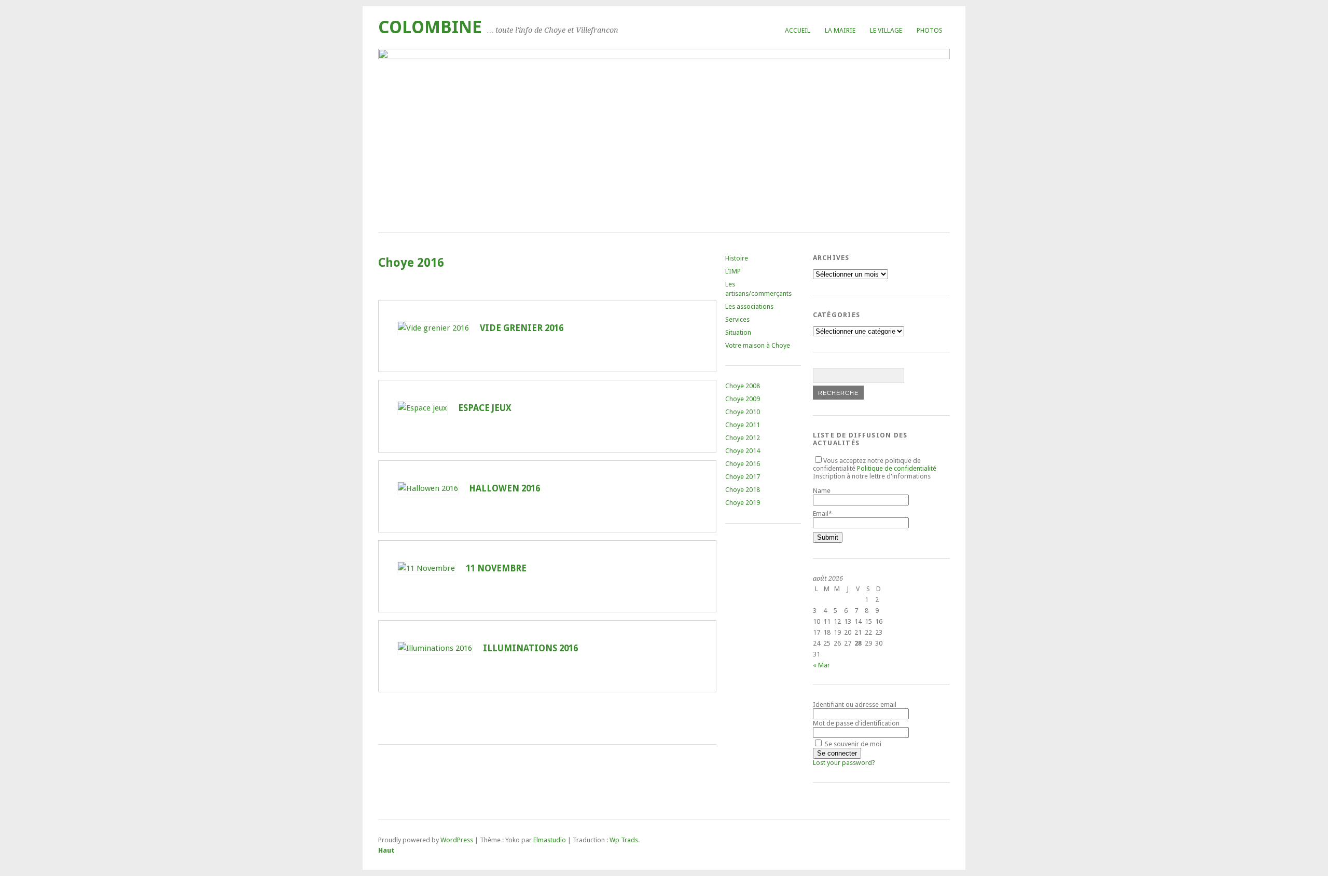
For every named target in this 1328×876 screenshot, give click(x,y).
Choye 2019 (742, 503)
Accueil (797, 30)
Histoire (736, 258)
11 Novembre (496, 568)
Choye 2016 (742, 464)
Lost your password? (844, 762)
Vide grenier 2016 (521, 328)
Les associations (749, 306)
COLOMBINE (430, 27)
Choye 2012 (742, 438)
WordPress (456, 840)
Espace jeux (484, 408)
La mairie (840, 30)
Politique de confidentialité (896, 468)
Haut (386, 850)
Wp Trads (624, 840)
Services (737, 319)
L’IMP (733, 271)
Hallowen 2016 (504, 488)
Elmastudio (549, 840)
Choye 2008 (742, 386)
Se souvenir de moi (852, 744)
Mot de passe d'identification (856, 723)
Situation (738, 332)
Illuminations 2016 (530, 648)
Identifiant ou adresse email (854, 704)
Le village (886, 30)
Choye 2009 (742, 399)
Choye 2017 (742, 477)
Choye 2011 (742, 425)
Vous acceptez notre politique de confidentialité (874, 464)
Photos (930, 30)
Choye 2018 (742, 490)
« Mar (821, 665)
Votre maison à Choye (757, 345)
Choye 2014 (742, 451)
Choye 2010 (742, 412)
